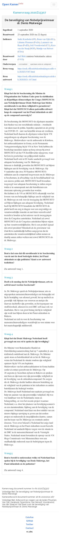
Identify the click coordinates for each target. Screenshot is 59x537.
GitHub (29, 521)
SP (34, 39)
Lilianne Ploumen (25, 42)
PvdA (36, 42)
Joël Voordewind (37, 45)
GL (52, 39)
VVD (20, 59)
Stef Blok (22, 56)
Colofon (29, 517)
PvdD (25, 45)
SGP (32, 48)
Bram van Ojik (43, 39)
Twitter (29, 524)
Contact (29, 528)
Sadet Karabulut (25, 39)
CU (47, 45)
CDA (20, 51)
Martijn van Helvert (44, 48)
